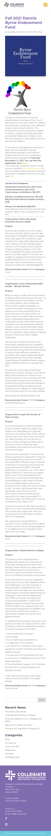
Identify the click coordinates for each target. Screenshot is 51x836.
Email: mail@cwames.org (15, 814)
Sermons (9, 754)
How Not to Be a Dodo (15, 712)
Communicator (12, 746)
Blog (40, 32)
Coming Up (10, 743)
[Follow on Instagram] (6, 824)
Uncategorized (12, 757)
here (25, 163)
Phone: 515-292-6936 (13, 811)
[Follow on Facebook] (6, 818)
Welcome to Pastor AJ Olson (18, 725)
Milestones (10, 750)
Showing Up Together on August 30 (22, 728)
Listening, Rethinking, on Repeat (20, 715)
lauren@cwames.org (16, 32)
